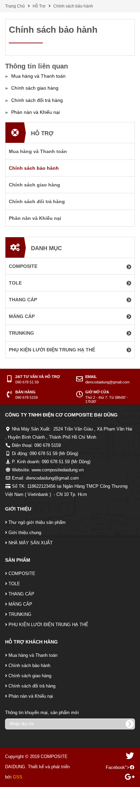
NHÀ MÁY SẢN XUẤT (30, 542)
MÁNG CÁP (20, 604)
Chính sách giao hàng (29, 675)
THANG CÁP (21, 593)
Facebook (115, 767)
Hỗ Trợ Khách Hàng (31, 642)
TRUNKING (19, 614)
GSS (17, 777)
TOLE (14, 583)
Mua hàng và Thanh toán (32, 655)
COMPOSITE (21, 573)
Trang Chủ (15, 6)
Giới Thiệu (18, 509)
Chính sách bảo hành (73, 6)
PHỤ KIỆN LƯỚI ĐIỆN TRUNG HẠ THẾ (48, 624)
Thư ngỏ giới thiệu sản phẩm (37, 522)
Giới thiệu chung (24, 532)
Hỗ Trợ (39, 6)
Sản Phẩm (17, 560)
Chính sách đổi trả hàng (31, 685)
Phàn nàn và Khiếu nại (30, 696)
